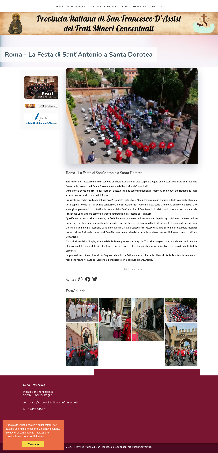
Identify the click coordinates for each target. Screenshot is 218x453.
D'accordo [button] (33, 444)
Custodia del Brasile (103, 6)
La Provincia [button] (75, 6)
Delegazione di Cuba (133, 6)
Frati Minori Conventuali (139, 447)
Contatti (156, 6)
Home (59, 6)
